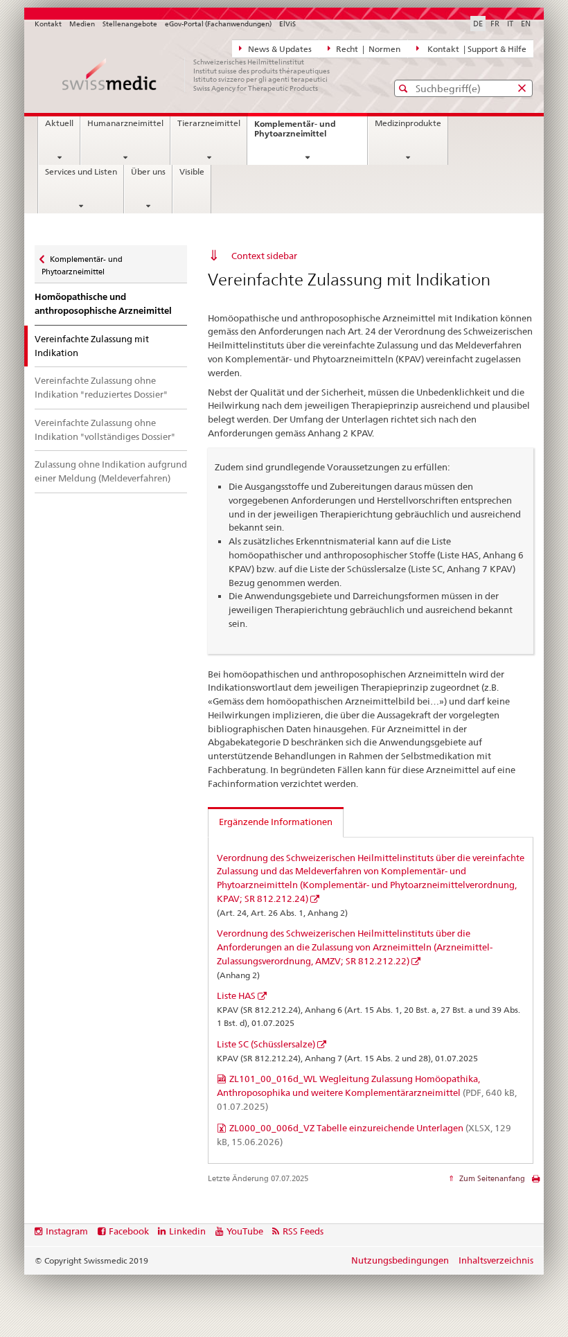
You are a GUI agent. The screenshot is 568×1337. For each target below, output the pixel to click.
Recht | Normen (367, 49)
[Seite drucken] (536, 1182)
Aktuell (59, 123)
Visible (191, 172)
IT (510, 23)
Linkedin (187, 1231)
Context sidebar (264, 255)
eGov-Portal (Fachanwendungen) (218, 24)
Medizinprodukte (408, 123)
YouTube (245, 1231)
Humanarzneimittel (125, 123)
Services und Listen (81, 172)
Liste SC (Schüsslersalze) (266, 1044)
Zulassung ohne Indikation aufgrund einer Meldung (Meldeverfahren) (111, 471)
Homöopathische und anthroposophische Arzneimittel (103, 304)
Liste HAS (236, 995)
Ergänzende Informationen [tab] (275, 821)
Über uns (148, 172)
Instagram (67, 1231)
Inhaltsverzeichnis (496, 1260)
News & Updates (279, 49)
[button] (405, 88)
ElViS (287, 24)
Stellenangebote (130, 24)
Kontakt (48, 24)
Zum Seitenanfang (491, 1178)
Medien (82, 24)
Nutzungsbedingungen (400, 1260)
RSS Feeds (303, 1231)
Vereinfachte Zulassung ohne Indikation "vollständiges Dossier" (105, 429)
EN (526, 23)
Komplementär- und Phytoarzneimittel (305, 132)
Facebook (129, 1231)
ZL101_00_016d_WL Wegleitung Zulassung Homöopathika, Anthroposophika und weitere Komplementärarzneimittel (367, 1092)
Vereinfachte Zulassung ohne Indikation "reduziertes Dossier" (101, 387)
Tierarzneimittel (208, 123)
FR (494, 23)
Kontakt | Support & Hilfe (474, 49)
